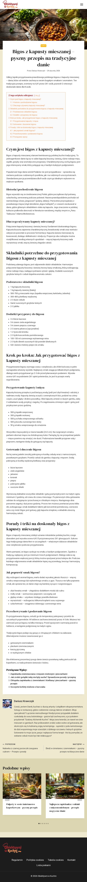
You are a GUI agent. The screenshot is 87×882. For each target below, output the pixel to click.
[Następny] (79, 797)
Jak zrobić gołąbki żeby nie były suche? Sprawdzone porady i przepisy (43, 677)
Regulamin (17, 860)
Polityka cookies (35, 860)
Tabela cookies (56, 860)
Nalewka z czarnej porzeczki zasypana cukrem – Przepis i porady (20, 748)
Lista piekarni (43, 865)
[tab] (39, 823)
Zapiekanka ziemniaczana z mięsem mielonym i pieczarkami (38, 674)
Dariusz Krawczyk (38, 71)
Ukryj (37, 96)
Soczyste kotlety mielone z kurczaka (27, 687)
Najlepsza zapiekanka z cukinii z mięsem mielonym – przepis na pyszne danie (64, 808)
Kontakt (71, 860)
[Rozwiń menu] (81, 4)
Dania (43, 46)
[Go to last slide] (7, 797)
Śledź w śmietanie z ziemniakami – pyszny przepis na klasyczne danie (65, 748)
